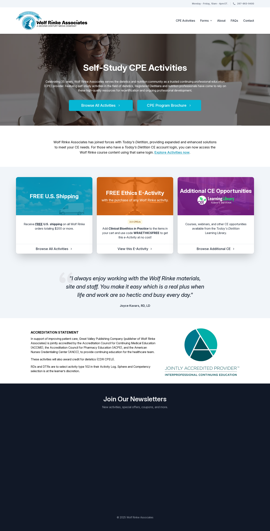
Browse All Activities (98, 105)
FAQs (234, 20)
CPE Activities (185, 20)
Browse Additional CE (214, 249)
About (221, 20)
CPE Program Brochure (166, 105)
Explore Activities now (172, 152)
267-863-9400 (245, 3)
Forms (204, 20)
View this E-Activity (133, 249)
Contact (248, 20)
